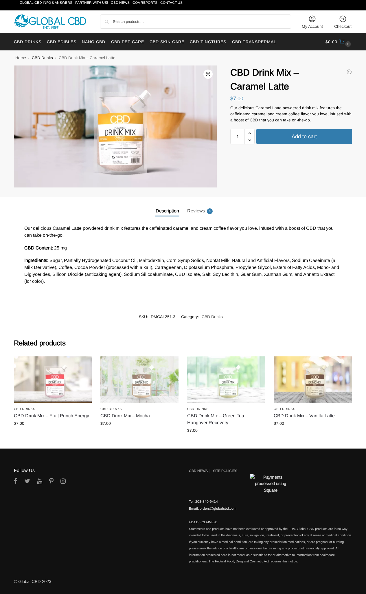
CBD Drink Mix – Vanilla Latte (304, 415)
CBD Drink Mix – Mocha (125, 415)
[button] (338, 41)
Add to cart (304, 137)
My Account (312, 26)
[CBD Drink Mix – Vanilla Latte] (313, 379)
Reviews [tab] (199, 210)
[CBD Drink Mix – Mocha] (139, 379)
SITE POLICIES (225, 471)
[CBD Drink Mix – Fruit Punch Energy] (53, 379)
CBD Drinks (42, 58)
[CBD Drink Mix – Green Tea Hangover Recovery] (226, 379)
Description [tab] (167, 210)
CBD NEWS (198, 471)
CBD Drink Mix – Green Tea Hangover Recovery (215, 419)
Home (20, 58)
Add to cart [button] (53, 435)
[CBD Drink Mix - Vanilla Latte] (349, 72)
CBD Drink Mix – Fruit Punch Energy (51, 415)
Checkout (343, 26)
